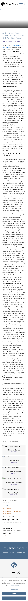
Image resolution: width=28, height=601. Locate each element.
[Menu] (21, 4)
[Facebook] (9, 572)
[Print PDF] (22, 10)
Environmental (7, 508)
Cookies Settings (14, 589)
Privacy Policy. (15, 585)
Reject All (14, 593)
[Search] (25, 4)
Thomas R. (14, 493)
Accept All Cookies (14, 598)
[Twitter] (19, 572)
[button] (26, 10)
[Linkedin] (13, 572)
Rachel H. (14, 461)
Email (4, 524)
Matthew (14, 450)
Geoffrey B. (14, 482)
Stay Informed (13, 550)
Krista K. (14, 471)
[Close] (25, 580)
